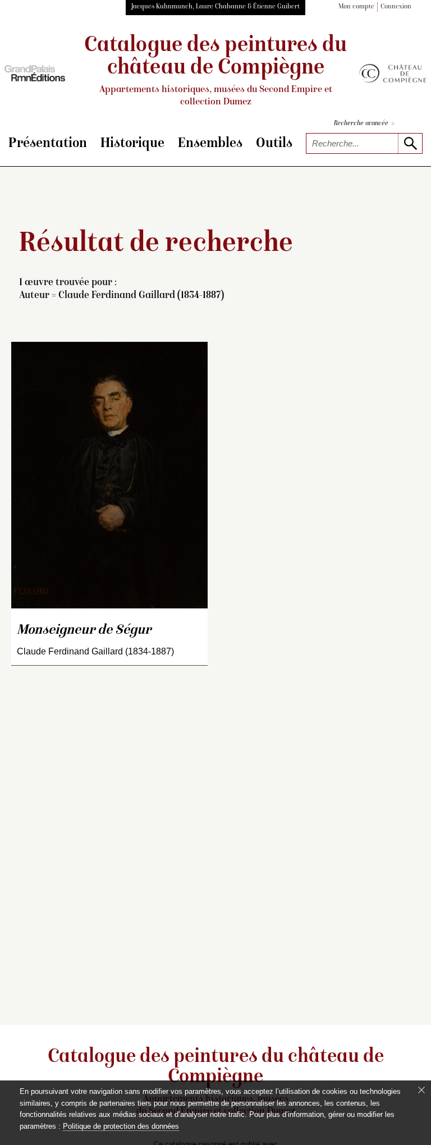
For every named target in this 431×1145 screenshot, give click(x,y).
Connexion (395, 7)
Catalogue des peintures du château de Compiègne (215, 71)
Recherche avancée (364, 123)
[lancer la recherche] (410, 143)
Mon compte (356, 7)
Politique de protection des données (121, 1126)
